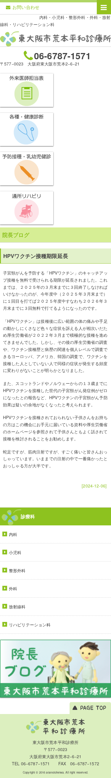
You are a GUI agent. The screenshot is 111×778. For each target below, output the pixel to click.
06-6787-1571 (62, 55)
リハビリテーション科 (30, 625)
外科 (13, 588)
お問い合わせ (25, 7)
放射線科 (17, 606)
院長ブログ (15, 235)
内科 (13, 534)
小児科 (15, 552)
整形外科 (17, 570)
